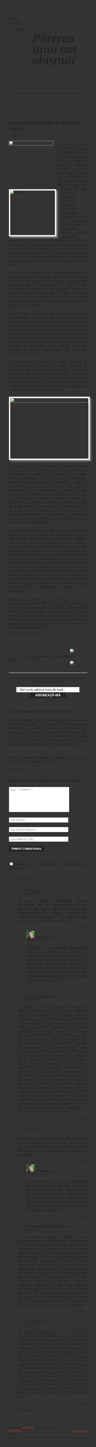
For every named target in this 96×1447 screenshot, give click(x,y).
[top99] (77, 1426)
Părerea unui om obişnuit (54, 49)
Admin (13, 1434)
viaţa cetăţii (30, 633)
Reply (83, 927)
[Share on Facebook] (73, 652)
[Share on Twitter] (73, 664)
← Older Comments (21, 878)
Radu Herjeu (79, 1431)
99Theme (27, 1427)
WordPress (15, 1430)
